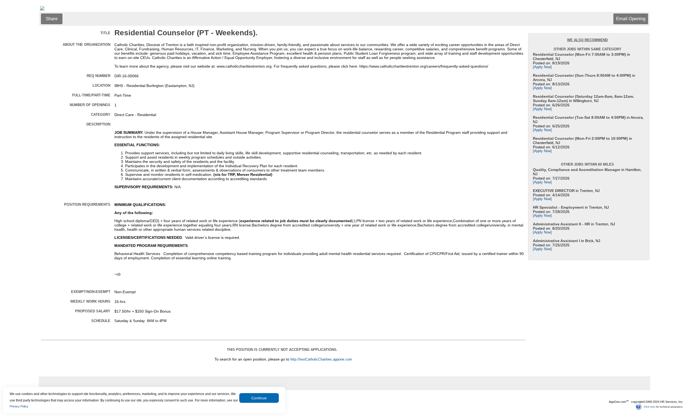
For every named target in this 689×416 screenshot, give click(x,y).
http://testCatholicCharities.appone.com (321, 359)
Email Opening (630, 18)
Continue (259, 398)
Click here (649, 406)
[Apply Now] (542, 67)
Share (52, 18)
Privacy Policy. (19, 406)
